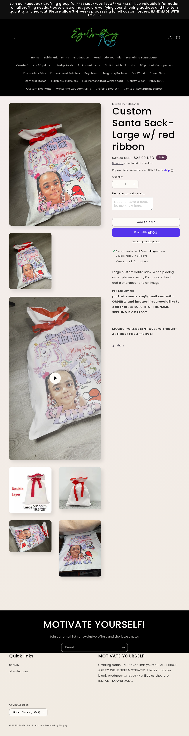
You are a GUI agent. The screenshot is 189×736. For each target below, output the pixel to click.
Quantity (117, 177)
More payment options (146, 241)
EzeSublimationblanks (31, 725)
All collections (18, 671)
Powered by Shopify (56, 725)
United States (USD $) (26, 712)
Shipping (117, 163)
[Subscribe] (123, 647)
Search (14, 665)
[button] (13, 37)
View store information (132, 261)
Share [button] (120, 345)
